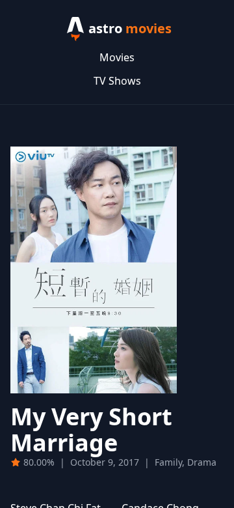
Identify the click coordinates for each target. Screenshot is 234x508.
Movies (117, 57)
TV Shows (117, 81)
